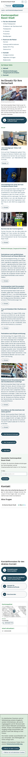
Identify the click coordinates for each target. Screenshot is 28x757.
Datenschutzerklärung (14, 744)
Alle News (7, 450)
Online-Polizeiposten (9, 24)
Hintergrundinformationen (11, 44)
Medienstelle (7, 60)
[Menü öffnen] (25, 2)
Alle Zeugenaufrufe (9, 442)
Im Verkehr (6, 31)
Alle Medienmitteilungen (11, 434)
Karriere (5, 42)
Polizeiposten (7, 29)
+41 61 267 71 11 (9, 623)
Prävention (6, 34)
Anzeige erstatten (8, 55)
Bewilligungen (7, 36)
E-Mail (3, 471)
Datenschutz (7, 49)
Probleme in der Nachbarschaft (12, 26)
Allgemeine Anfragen (9, 57)
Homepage (5, 620)
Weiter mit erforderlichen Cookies (14, 752)
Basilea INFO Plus (8, 47)
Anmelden (5, 479)
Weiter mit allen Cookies (11, 748)
